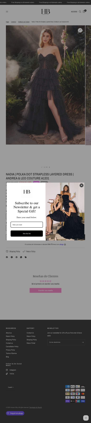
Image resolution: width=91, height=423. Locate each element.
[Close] (81, 185)
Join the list (27, 233)
